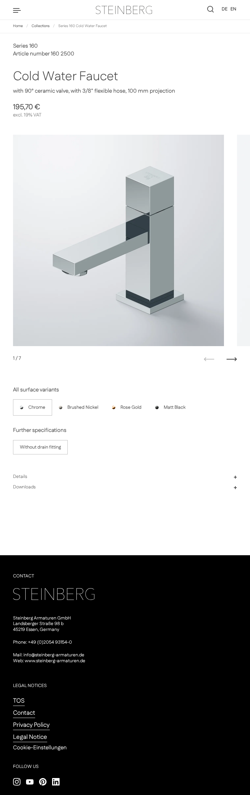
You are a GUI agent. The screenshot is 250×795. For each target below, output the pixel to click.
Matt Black (175, 407)
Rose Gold (131, 407)
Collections (40, 26)
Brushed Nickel (82, 407)
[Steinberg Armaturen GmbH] (125, 9)
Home (18, 26)
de (225, 9)
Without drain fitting (40, 447)
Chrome (36, 407)
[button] (125, 477)
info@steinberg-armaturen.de (53, 655)
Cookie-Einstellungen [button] (40, 748)
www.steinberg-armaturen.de (55, 661)
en (233, 9)
